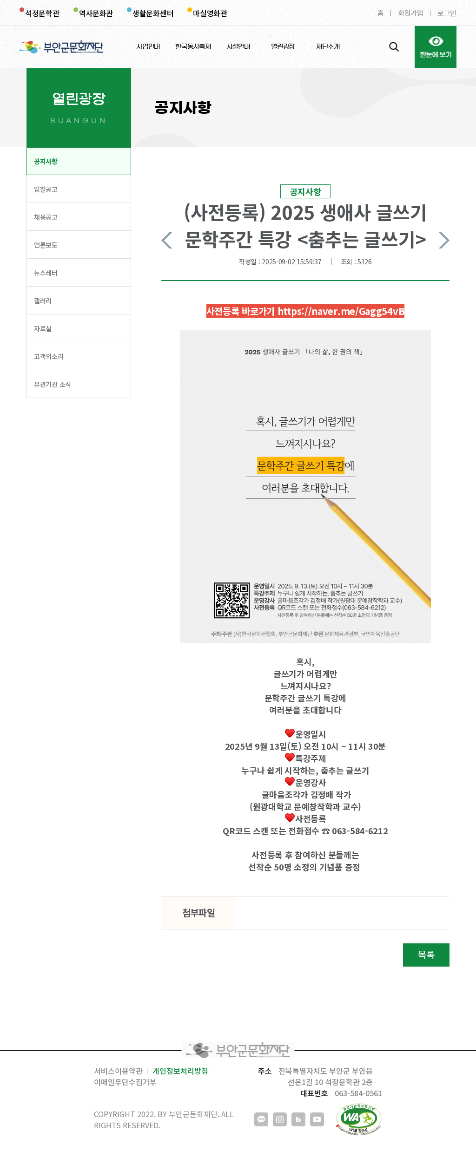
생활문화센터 (152, 13)
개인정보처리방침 (180, 1070)
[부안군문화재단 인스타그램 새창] (280, 1119)
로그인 (446, 13)
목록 (426, 954)
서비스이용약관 (118, 1070)
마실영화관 (210, 13)
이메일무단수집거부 (125, 1081)
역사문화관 (96, 13)
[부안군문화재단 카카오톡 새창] (261, 1119)
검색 (394, 47)
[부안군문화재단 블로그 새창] (298, 1119)
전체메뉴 (435, 47)
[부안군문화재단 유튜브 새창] (317, 1119)
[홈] (61, 46)
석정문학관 (42, 13)
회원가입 (410, 13)
